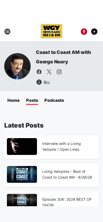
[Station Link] (51, 31)
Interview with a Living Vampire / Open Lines (61, 146)
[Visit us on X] (49, 72)
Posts (32, 100)
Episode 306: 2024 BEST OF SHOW (67, 202)
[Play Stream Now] (94, 31)
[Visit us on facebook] (39, 72)
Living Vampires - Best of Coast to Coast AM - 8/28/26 (67, 174)
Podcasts (54, 100)
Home (13, 100)
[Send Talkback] (84, 31)
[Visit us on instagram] (59, 72)
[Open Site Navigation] (7, 31)
